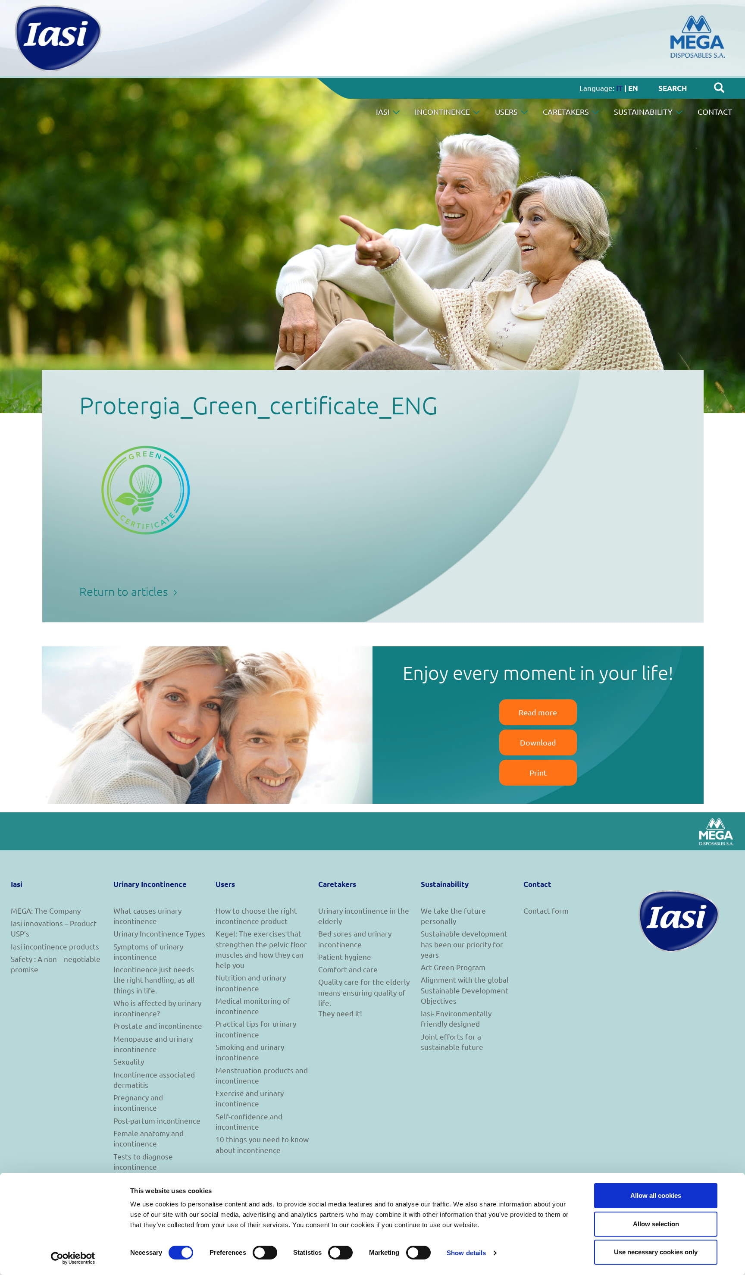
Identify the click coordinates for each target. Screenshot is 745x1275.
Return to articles (125, 591)
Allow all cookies (655, 1195)
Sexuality (128, 1061)
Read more (538, 712)
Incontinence (443, 111)
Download (538, 742)
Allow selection (656, 1224)
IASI (383, 111)
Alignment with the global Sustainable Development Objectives (465, 990)
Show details (466, 1252)
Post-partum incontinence (156, 1120)
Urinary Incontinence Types (159, 933)
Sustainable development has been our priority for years (464, 944)
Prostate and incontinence (157, 1025)
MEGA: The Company (46, 910)
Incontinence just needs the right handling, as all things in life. (154, 980)
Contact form (546, 910)
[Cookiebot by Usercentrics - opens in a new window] (73, 1258)
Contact (715, 111)
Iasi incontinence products (55, 946)
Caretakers (567, 111)
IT (619, 88)
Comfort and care (348, 969)
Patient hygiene (344, 956)
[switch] (265, 1252)
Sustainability (644, 111)
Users (507, 111)
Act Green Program (453, 966)
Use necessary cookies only (656, 1252)
